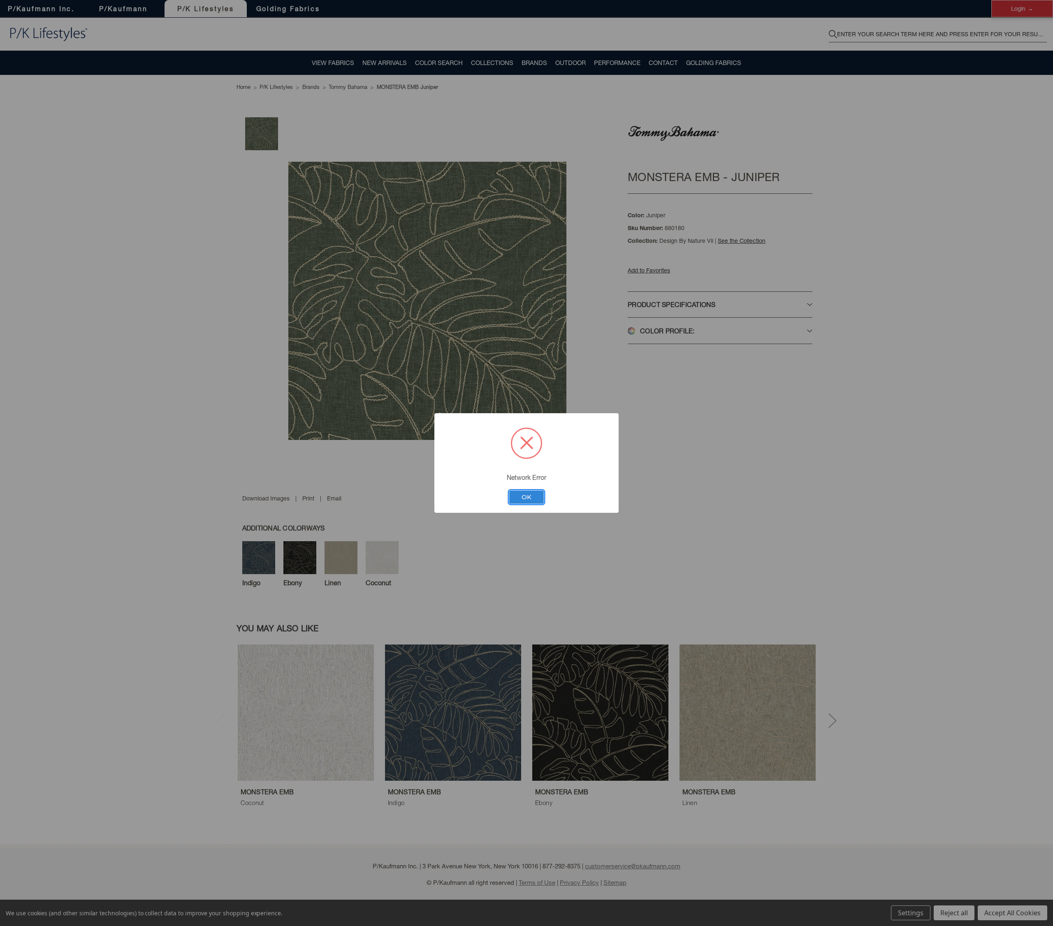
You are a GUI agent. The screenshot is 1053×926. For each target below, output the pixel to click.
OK (526, 497)
